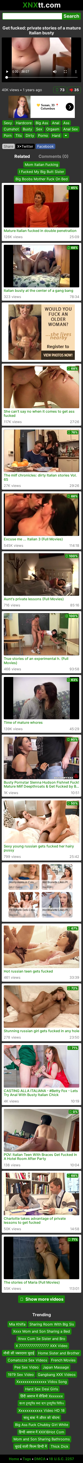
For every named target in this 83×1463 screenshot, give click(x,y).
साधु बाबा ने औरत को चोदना (41, 1417)
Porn (8, 135)
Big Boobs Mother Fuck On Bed (41, 179)
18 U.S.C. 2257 (61, 1459)
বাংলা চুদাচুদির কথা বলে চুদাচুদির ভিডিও (41, 1403)
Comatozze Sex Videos (27, 1360)
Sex (39, 129)
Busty (27, 129)
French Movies (63, 1360)
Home (14, 1459)
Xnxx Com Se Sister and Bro (41, 1338)
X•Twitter (25, 146)
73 (62, 90)
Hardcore (24, 123)
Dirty (30, 135)
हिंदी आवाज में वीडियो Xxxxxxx (41, 1396)
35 (76, 90)
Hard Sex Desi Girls (41, 1389)
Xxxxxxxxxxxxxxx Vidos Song (41, 1381)
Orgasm (52, 129)
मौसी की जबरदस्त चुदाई (19, 1353)
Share (8, 146)
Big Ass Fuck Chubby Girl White (41, 1425)
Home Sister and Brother (58, 1353)
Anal (55, 123)
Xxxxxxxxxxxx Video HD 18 (41, 1410)
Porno (43, 135)
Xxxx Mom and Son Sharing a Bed (41, 1331)
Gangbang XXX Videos (56, 1374)
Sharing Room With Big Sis (51, 1324)
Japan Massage (56, 1367)
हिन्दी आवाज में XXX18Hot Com (41, 1432)
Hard (56, 135)
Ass (66, 123)
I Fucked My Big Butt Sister (41, 171)
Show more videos (44, 1299)
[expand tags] (66, 135)
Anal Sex (70, 129)
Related (22, 156)
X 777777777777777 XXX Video (42, 1345)
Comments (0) (54, 156)
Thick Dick (59, 1446)
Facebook (45, 146)
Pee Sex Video (26, 1367)
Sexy (8, 123)
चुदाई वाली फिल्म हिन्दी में (31, 1446)
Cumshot (11, 129)
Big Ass (42, 123)
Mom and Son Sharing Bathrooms (42, 1439)
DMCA (40, 1459)
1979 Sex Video (21, 1374)
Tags (27, 1459)
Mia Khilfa (17, 1324)
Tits (18, 135)
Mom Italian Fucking (41, 164)
